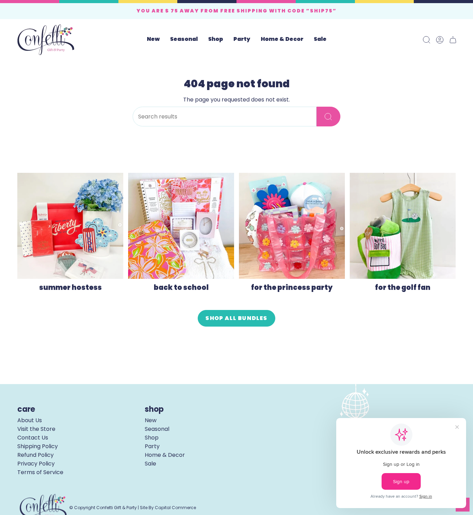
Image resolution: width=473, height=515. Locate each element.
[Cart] (452, 40)
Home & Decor (165, 455)
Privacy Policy (36, 464)
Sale (150, 464)
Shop (152, 438)
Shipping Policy (37, 446)
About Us (29, 420)
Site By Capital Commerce (168, 507)
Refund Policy (35, 455)
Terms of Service (40, 472)
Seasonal (157, 429)
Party (152, 446)
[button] (184, 39)
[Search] (328, 116)
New (151, 420)
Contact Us (32, 438)
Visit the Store (36, 429)
